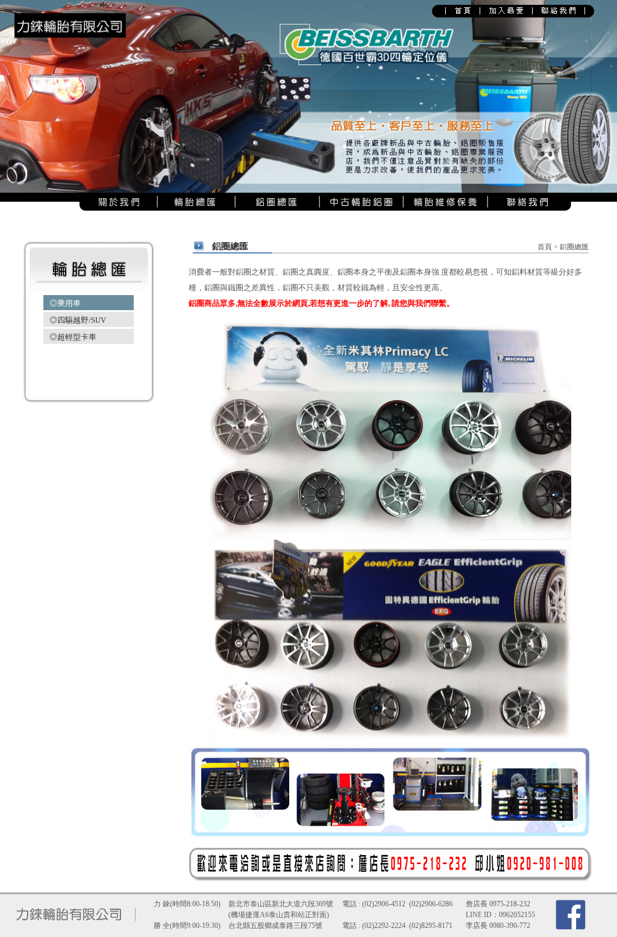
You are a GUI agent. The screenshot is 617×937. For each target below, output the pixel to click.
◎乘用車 (65, 303)
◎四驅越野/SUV (77, 320)
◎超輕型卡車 (72, 336)
